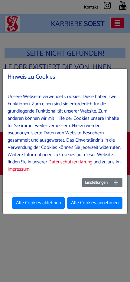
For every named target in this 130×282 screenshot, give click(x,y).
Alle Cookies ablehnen (38, 203)
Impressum (19, 169)
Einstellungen (96, 182)
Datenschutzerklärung (70, 162)
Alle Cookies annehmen (95, 203)
